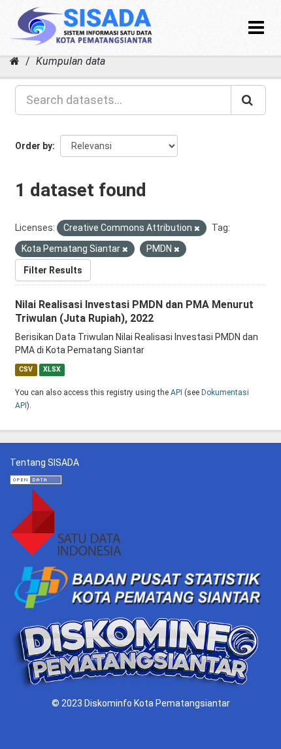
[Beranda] (15, 61)
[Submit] (248, 100)
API (176, 392)
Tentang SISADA (44, 462)
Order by (33, 146)
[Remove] (197, 228)
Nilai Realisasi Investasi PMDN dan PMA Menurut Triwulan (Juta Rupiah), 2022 (134, 311)
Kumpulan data (70, 61)
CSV (26, 369)
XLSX (52, 369)
